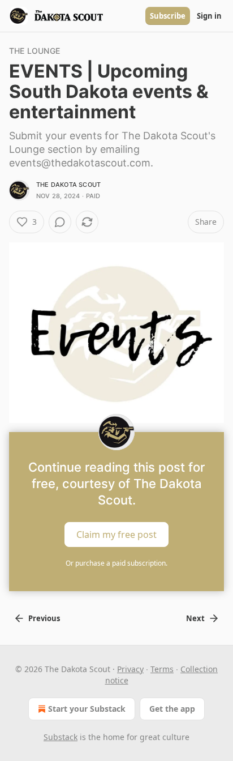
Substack (60, 737)
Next (195, 618)
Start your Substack (87, 708)
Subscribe (167, 16)
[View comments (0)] (60, 222)
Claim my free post (116, 534)
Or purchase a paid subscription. (116, 563)
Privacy (130, 669)
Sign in (209, 16)
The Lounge (34, 50)
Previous (44, 618)
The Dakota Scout (68, 185)
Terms (162, 669)
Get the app (172, 708)
